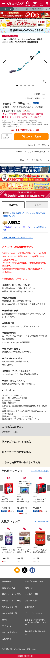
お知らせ (29, 588)
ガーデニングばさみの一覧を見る (31, 152)
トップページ (6, 9)
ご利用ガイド (7, 639)
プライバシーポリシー (34, 613)
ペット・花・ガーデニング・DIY (28, 9)
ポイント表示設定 (9, 632)
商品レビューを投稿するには (33, 160)
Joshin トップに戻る (37, 145)
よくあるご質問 (31, 594)
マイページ (6, 626)
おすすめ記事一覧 (9, 613)
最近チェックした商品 (11, 594)
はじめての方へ (31, 601)
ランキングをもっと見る (40, 471)
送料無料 (6, 432)
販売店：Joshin (40, 94)
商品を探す (6, 581)
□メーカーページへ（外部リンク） (17, 237)
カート (5, 620)
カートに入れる (31, 136)
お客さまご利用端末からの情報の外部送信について (35, 622)
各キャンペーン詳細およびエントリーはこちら (23, 117)
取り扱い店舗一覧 (9, 607)
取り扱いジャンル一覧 (11, 601)
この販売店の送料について (35, 98)
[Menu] (3, 3)
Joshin (15, 432)
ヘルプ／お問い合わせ (34, 581)
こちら (33, 649)
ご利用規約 (29, 607)
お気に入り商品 (8, 588)
